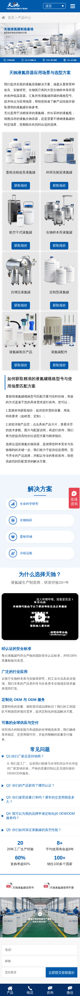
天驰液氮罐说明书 (23, 887)
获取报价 (20, 185)
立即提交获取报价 (61, 972)
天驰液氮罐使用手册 (62, 887)
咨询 (50, 992)
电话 (30, 992)
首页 (10, 17)
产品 (10, 992)
